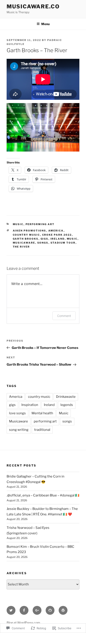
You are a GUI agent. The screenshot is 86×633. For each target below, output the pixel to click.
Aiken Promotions (29, 230)
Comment (64, 316)
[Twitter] (11, 610)
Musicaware (24, 242)
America (56, 230)
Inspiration (29, 405)
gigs (45, 238)
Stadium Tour (63, 242)
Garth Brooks (26, 238)
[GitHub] (50, 610)
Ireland (57, 238)
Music (18, 224)
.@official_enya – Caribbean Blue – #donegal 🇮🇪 (43, 495)
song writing (18, 430)
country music (26, 234)
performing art (40, 224)
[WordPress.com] (63, 610)
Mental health (42, 413)
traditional (42, 430)
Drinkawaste (66, 397)
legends (66, 405)
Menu (45, 24)
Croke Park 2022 (57, 234)
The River (21, 246)
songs (43, 242)
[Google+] (37, 610)
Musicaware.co (33, 6)
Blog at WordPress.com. (24, 622)
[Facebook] (24, 610)
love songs (17, 413)
